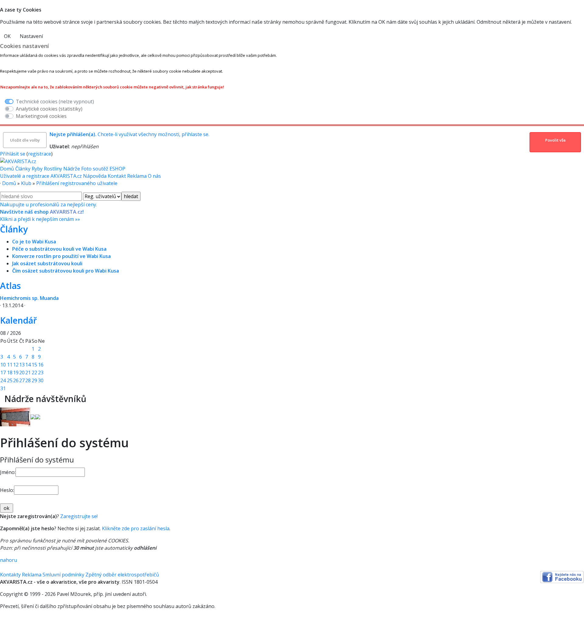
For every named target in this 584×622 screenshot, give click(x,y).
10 (3, 364)
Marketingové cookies (41, 116)
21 (28, 372)
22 (34, 372)
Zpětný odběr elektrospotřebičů (122, 574)
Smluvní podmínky (63, 574)
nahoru (8, 560)
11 (9, 364)
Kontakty (10, 574)
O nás (154, 176)
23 (40, 372)
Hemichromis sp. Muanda (29, 298)
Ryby (37, 168)
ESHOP (117, 168)
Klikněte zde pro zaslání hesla (135, 528)
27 (22, 380)
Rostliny (53, 168)
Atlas (10, 285)
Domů (7, 168)
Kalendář (18, 320)
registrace (39, 153)
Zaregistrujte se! (79, 516)
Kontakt (117, 176)
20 (22, 372)
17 (3, 372)
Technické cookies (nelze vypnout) (55, 101)
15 (34, 364)
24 (3, 380)
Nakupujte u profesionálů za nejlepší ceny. (48, 211)
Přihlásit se (12, 153)
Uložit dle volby (25, 140)
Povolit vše (555, 140)
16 (40, 364)
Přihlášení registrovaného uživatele (76, 183)
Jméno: (8, 472)
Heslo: (7, 490)
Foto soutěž (94, 168)
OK (7, 36)
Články (22, 168)
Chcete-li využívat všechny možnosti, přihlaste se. (129, 134)
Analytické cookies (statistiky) (49, 108)
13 (22, 364)
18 (9, 372)
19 (16, 372)
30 (40, 380)
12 (16, 364)
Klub (26, 183)
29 (34, 380)
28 (28, 380)
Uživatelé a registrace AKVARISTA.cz (41, 176)
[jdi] (2, 398)
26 (16, 380)
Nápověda (95, 176)
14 (28, 364)
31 (3, 388)
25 (9, 380)
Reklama (137, 176)
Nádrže (71, 168)
